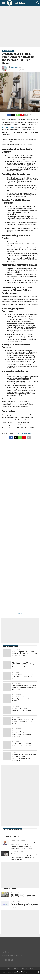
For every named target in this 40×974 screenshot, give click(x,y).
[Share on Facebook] (9, 114)
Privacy (24, 969)
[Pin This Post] (22, 114)
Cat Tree (17, 433)
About (9, 969)
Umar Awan (14, 67)
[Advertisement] (20, 26)
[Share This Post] (13, 114)
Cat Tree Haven (27, 433)
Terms (31, 969)
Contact (16, 969)
